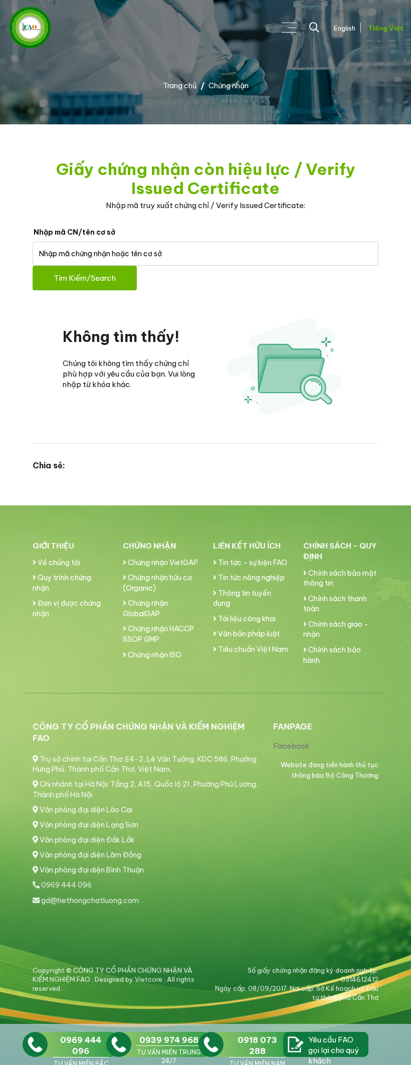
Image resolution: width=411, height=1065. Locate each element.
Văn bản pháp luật (248, 633)
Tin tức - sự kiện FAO (252, 562)
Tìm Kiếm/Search (85, 278)
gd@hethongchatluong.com (89, 900)
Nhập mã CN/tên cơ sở (74, 232)
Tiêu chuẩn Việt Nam (252, 649)
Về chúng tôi (58, 562)
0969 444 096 (66, 885)
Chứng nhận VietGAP (162, 562)
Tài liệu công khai (246, 618)
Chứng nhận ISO (153, 654)
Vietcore (149, 979)
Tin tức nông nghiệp (251, 577)
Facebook (291, 746)
